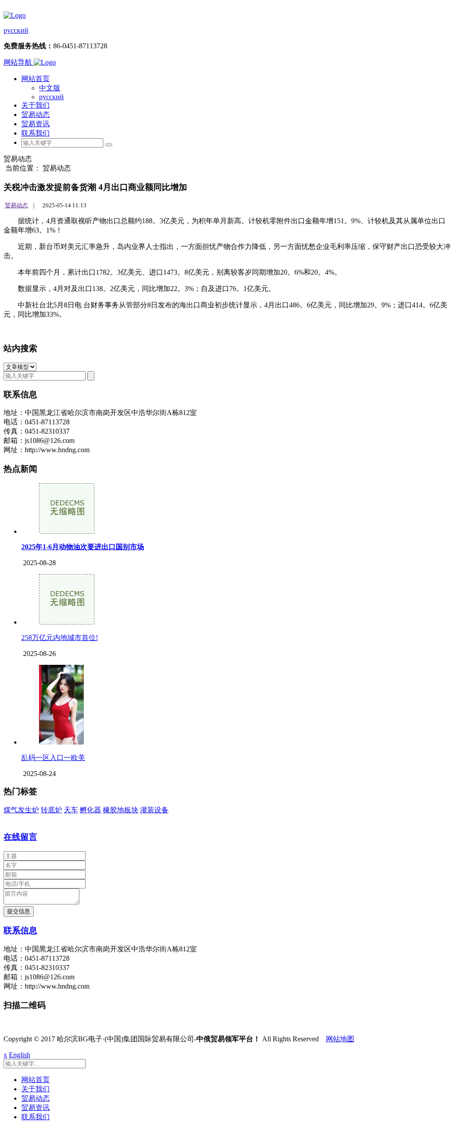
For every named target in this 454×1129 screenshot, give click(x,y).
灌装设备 (154, 810)
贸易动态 (35, 114)
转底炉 (51, 810)
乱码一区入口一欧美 (53, 757)
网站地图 (340, 1039)
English (19, 1055)
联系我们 (35, 133)
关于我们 (35, 105)
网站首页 (35, 78)
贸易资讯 (35, 124)
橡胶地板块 (120, 810)
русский (16, 30)
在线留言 (20, 837)
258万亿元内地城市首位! (59, 637)
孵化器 (90, 810)
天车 (71, 810)
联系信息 (20, 930)
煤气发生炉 (21, 810)
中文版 (49, 88)
